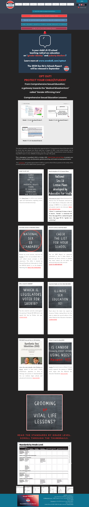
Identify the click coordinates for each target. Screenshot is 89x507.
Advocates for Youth (54, 198)
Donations (53, 501)
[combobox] (66, 103)
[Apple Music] (86, 5)
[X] (77, 5)
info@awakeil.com (47, 498)
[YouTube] (81, 5)
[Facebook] (79, 5)
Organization (70, 496)
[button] (26, 103)
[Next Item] (71, 463)
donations (22, 162)
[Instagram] (83, 5)
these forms (25, 198)
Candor (51, 367)
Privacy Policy (70, 504)
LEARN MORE (53, 319)
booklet (21, 256)
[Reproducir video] (32, 111)
